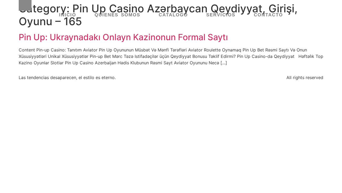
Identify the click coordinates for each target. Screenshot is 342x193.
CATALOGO (173, 14)
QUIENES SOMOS (117, 14)
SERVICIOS (220, 14)
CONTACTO (268, 14)
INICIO (67, 14)
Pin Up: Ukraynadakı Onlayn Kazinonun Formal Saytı (123, 37)
